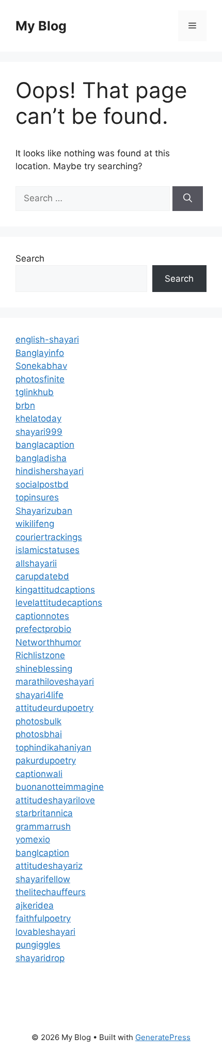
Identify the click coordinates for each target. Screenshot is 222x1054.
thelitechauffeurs (50, 892)
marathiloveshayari (54, 681)
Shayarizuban (43, 511)
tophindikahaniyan (53, 747)
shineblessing (43, 668)
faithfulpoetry (43, 918)
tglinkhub (34, 392)
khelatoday (38, 418)
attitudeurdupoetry (54, 708)
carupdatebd (42, 576)
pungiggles (37, 944)
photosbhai (38, 734)
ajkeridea (34, 905)
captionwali (38, 774)
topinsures (37, 497)
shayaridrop (40, 958)
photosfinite (40, 379)
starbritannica (44, 813)
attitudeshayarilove (55, 800)
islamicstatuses (47, 550)
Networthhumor (48, 642)
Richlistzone (40, 655)
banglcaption (42, 853)
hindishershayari (49, 471)
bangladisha (41, 458)
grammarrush (43, 826)
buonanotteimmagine (59, 787)
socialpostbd (42, 484)
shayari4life (39, 695)
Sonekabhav (41, 366)
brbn (25, 405)
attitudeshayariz (49, 866)
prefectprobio (43, 629)
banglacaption (44, 445)
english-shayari (47, 339)
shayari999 (38, 432)
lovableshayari (45, 932)
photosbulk (38, 721)
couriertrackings (48, 537)
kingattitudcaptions (55, 590)
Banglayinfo (39, 353)
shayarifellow (42, 879)
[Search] (187, 198)
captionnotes (42, 616)
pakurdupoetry (45, 760)
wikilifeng (34, 523)
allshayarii (36, 563)
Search (29, 258)
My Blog (41, 26)
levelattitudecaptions (58, 602)
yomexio (32, 839)
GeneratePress (163, 1037)
